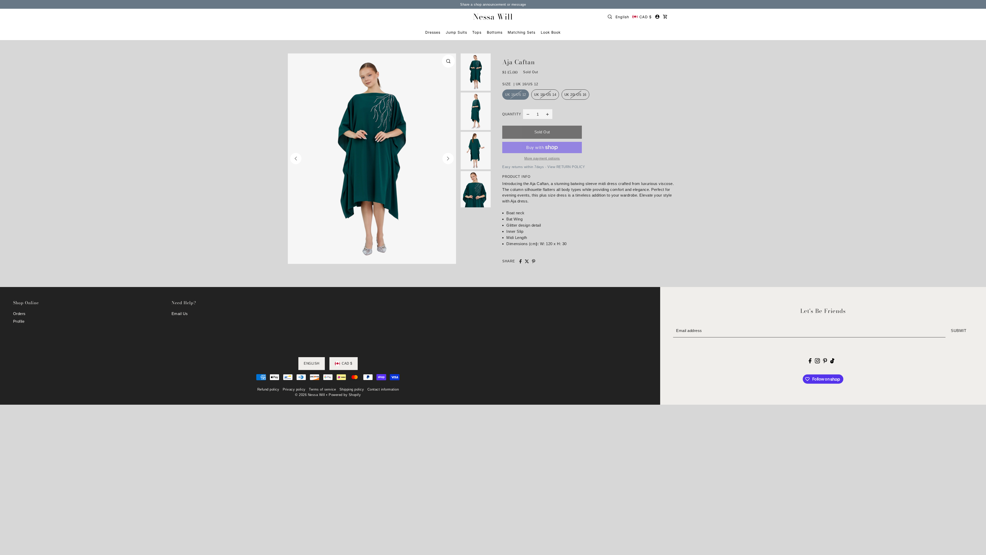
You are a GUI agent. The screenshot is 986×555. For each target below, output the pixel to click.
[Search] (610, 17)
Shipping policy (351, 389)
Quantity (511, 114)
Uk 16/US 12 (515, 95)
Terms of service (322, 389)
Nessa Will (493, 17)
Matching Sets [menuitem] (521, 32)
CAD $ (645, 17)
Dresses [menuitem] (432, 32)
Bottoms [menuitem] (495, 32)
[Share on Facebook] (520, 261)
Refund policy (268, 389)
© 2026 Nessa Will (310, 395)
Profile (19, 321)
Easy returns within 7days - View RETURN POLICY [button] (543, 167)
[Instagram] (817, 361)
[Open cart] (665, 17)
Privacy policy (294, 389)
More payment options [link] (542, 158)
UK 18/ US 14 (545, 95)
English (622, 17)
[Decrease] (528, 114)
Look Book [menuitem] (551, 32)
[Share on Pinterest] (534, 261)
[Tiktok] (832, 361)
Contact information (383, 389)
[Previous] (295, 158)
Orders (19, 313)
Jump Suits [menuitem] (456, 32)
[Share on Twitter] (527, 261)
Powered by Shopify (345, 395)
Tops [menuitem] (476, 32)
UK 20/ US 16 (575, 95)
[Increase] (547, 114)
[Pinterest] (825, 361)
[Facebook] (810, 361)
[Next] (448, 158)
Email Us (180, 313)
